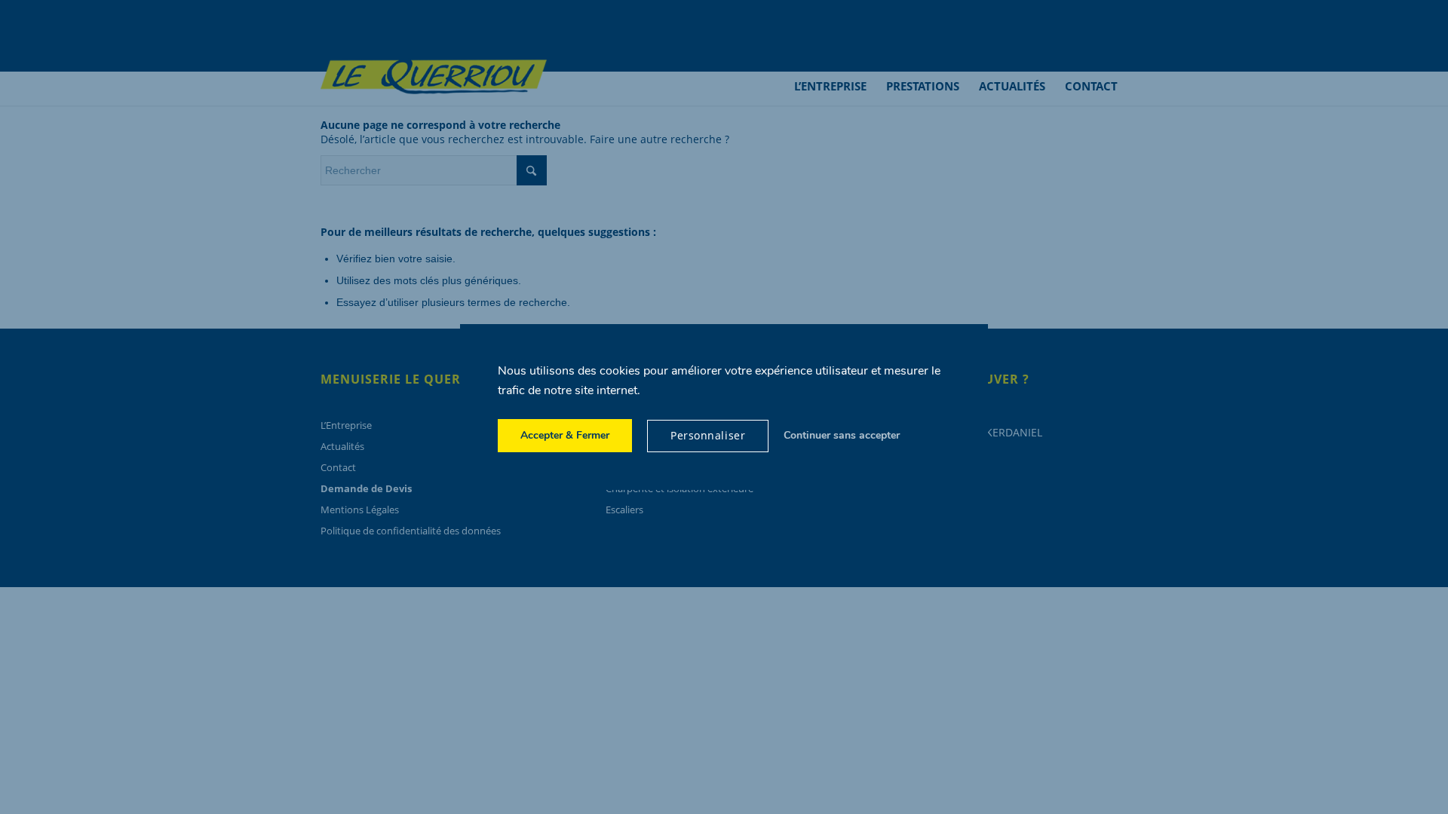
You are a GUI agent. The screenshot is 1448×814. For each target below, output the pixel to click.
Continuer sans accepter (842, 435)
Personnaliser (707, 435)
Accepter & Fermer (564, 435)
